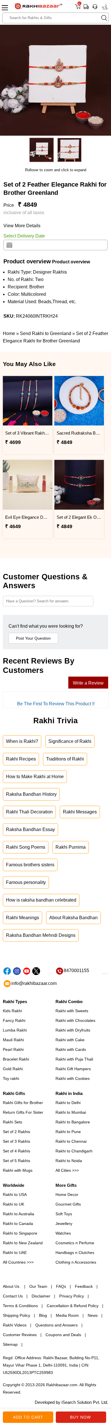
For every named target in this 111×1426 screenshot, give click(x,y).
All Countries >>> (18, 1262)
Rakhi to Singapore (20, 1233)
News (93, 1315)
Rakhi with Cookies (73, 1078)
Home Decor (67, 1194)
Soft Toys (64, 1214)
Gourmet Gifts (68, 1204)
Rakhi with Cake (70, 1040)
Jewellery (64, 1223)
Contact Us (13, 1296)
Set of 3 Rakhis (16, 1141)
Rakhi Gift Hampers (73, 1069)
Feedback (84, 1286)
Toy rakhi (11, 1078)
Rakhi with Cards (71, 1049)
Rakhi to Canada (18, 1223)
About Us (11, 1286)
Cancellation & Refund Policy (72, 1305)
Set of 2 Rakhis (16, 1131)
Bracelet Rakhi (16, 1059)
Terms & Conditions (20, 1305)
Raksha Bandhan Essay (30, 829)
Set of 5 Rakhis (16, 1160)
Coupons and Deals (63, 1334)
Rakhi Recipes (21, 759)
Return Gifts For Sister (23, 1112)
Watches (63, 1233)
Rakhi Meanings (22, 917)
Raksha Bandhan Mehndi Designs (40, 935)
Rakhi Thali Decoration (29, 811)
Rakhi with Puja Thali (74, 1059)
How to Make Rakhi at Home (35, 776)
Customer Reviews (20, 1334)
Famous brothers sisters (30, 864)
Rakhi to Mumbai (71, 1112)
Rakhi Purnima (71, 847)
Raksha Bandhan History (31, 794)
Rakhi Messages (80, 811)
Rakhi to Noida (69, 1160)
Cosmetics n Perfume (75, 1243)
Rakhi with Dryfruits (73, 1030)
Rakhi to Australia (18, 1214)
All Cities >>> (67, 1170)
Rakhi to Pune (68, 1131)
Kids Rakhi (12, 1010)
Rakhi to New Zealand (23, 1243)
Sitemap (10, 1344)
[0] (77, 8)
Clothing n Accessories (76, 1262)
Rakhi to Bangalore (73, 1122)
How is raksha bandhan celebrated (41, 900)
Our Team (38, 1286)
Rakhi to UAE (15, 1252)
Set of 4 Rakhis (16, 1151)
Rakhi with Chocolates (75, 1020)
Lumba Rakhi (15, 1030)
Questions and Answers (56, 1325)
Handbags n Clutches (75, 1252)
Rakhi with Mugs (17, 1170)
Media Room (67, 1315)
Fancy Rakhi (14, 1020)
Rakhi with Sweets (72, 1010)
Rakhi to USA (15, 1194)
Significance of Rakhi (69, 741)
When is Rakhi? (22, 741)
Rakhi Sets (12, 1122)
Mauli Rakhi (13, 1040)
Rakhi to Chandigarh (74, 1151)
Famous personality (26, 882)
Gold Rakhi (13, 1069)
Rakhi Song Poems (25, 847)
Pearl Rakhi (13, 1049)
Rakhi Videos (14, 1325)
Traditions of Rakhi (65, 759)
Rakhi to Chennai (71, 1141)
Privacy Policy (71, 1296)
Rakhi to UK (13, 1204)
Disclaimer (41, 1296)
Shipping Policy (16, 1315)
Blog (43, 1315)
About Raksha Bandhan (73, 917)
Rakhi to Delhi (68, 1102)
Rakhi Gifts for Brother (23, 1102)
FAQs (61, 1286)
